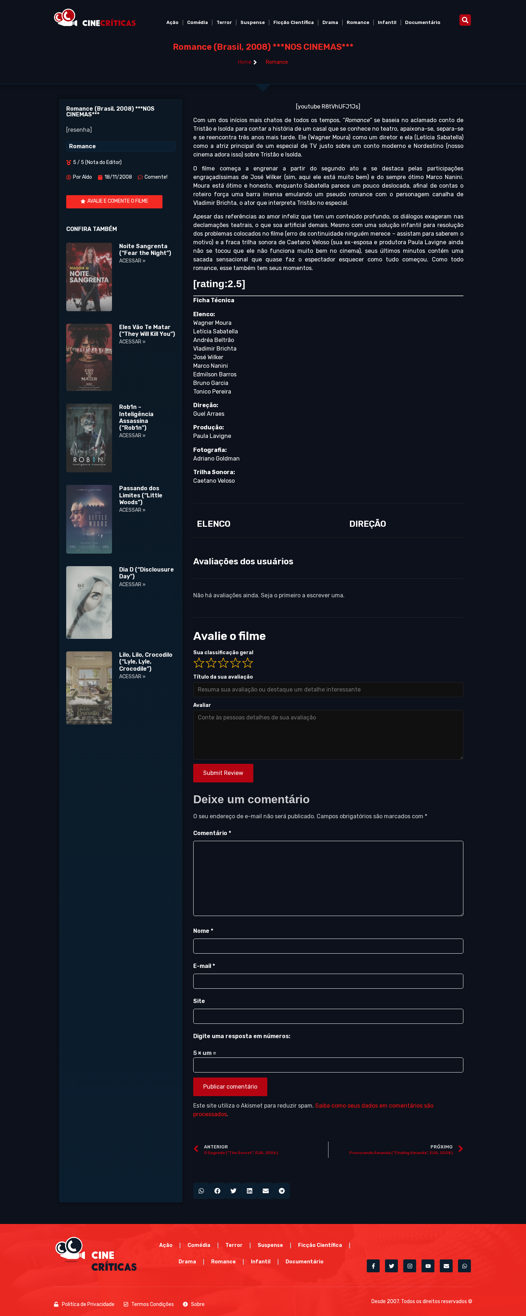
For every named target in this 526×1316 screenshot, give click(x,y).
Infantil (387, 22)
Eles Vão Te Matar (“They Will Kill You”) (147, 330)
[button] (465, 20)
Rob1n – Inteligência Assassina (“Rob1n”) (136, 417)
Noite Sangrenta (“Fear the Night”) (145, 249)
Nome (203, 930)
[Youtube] (428, 1265)
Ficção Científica (293, 22)
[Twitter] (391, 1265)
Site (199, 1001)
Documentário (422, 22)
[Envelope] (446, 1265)
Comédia (197, 22)
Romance (358, 22)
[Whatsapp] (464, 1265)
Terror (224, 22)
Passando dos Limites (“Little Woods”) (140, 495)
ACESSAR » (132, 261)
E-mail (204, 966)
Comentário (212, 833)
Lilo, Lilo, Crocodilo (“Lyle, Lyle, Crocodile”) (145, 661)
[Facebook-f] (373, 1265)
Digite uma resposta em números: (241, 1036)
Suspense (252, 22)
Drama (330, 22)
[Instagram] (409, 1265)
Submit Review (223, 773)
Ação (172, 22)
